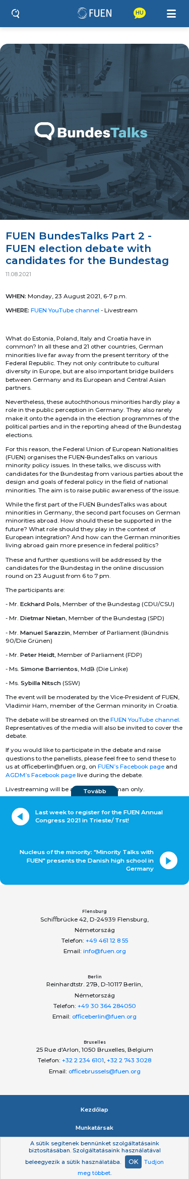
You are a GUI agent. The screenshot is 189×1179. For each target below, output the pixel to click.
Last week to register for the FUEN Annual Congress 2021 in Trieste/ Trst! (99, 816)
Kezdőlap (94, 1109)
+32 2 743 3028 (129, 1060)
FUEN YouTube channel (65, 310)
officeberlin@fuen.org (104, 1016)
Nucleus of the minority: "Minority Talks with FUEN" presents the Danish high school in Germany (87, 860)
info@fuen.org (104, 951)
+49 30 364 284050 (107, 1005)
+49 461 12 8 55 (107, 940)
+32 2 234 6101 (83, 1060)
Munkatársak (94, 1127)
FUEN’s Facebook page (131, 766)
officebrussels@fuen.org (105, 1071)
